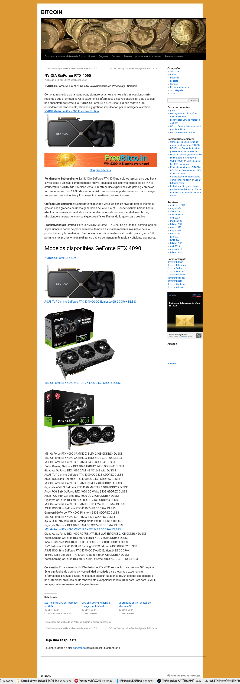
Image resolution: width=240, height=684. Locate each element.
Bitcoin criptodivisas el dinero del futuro (65, 56)
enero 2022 (175, 233)
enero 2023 (175, 227)
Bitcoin (91, 56)
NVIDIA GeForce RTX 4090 (60, 258)
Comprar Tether (174, 268)
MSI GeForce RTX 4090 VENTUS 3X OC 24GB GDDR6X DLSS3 (82, 529)
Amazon (171, 363)
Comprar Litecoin (175, 271)
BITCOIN (51, 12)
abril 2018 (175, 246)
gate (172, 110)
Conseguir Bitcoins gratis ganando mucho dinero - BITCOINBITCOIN (185, 145)
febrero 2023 (176, 224)
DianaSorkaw (80, 79)
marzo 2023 (176, 221)
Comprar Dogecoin (176, 274)
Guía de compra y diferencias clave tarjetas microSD (70, 68)
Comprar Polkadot (176, 278)
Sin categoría (176, 90)
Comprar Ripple (174, 281)
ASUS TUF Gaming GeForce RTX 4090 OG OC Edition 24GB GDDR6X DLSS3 (90, 301)
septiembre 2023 (178, 214)
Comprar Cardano (175, 284)
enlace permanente (102, 621)
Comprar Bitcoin (175, 262)
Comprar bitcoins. (100, 170)
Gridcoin (116, 56)
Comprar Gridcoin (175, 287)
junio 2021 (175, 240)
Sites (172, 93)
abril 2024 (175, 211)
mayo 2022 (175, 230)
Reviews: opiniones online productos (142, 56)
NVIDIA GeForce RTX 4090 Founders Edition (71, 111)
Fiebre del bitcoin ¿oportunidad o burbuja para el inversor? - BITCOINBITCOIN (186, 157)
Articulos (78, 621)
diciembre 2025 (177, 205)
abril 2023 (175, 218)
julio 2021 (175, 237)
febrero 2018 (176, 252)
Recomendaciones (173, 56)
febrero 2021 (176, 243)
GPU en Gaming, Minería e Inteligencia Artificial (133, 68)
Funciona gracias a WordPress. (186, 676)
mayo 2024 (175, 208)
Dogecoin (103, 56)
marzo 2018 (176, 249)
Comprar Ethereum (176, 265)
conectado (79, 648)
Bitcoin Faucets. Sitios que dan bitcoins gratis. (186, 192)
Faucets (174, 81)
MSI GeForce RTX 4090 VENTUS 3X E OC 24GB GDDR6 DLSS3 (82, 383)
